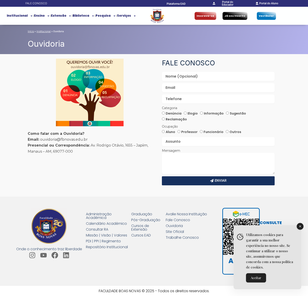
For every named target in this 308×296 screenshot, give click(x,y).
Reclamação (176, 119)
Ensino (39, 16)
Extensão (58, 16)
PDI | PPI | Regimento (103, 241)
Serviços (124, 16)
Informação (214, 113)
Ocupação (170, 126)
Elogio (193, 113)
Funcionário (213, 132)
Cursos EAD (141, 235)
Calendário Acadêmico (106, 223)
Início (31, 31)
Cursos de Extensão (140, 227)
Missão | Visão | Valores (106, 235)
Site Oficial (175, 232)
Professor (189, 132)
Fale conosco (36, 3)
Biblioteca (81, 16)
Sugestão (238, 113)
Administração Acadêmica (99, 216)
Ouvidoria (174, 226)
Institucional (17, 16)
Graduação (141, 214)
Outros (235, 132)
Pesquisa (103, 16)
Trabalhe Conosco (182, 237)
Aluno (170, 132)
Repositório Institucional (107, 247)
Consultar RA (97, 229)
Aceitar (256, 277)
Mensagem (171, 151)
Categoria (169, 108)
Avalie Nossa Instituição (186, 214)
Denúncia (174, 113)
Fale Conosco (178, 220)
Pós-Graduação (145, 220)
